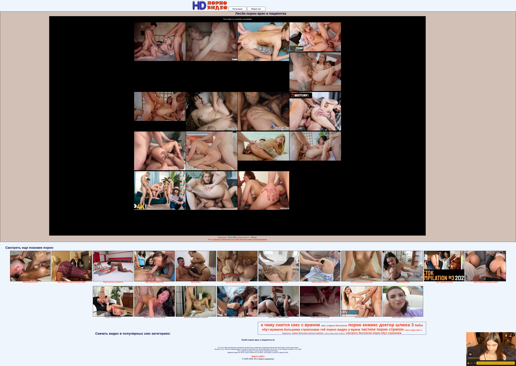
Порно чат (256, 9)
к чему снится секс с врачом (290, 325)
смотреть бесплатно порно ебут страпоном (374, 333)
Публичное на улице (230, 239)
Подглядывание (260, 239)
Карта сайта (258, 356)
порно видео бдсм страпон (335, 333)
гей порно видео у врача (340, 329)
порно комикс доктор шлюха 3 (381, 324)
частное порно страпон (382, 329)
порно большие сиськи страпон (307, 333)
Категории (238, 9)
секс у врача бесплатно (334, 325)
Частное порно (246, 239)
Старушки (216, 239)
